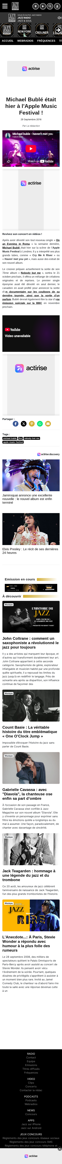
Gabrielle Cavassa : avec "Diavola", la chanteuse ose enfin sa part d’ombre (27, 794)
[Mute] (59, 17)
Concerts (31, 1086)
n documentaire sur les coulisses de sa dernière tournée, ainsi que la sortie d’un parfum (31, 295)
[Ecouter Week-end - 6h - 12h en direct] (31, 587)
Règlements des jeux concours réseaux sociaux (31, 1138)
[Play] (4, 27)
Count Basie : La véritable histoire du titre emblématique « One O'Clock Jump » (29, 731)
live (20, 438)
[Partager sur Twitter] (23, 425)
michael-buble (10, 438)
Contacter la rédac (31, 1090)
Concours (31, 1114)
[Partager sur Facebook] (14, 425)
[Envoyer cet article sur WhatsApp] (39, 425)
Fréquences (46, 40)
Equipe (31, 1061)
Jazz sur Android (31, 1128)
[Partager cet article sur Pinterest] (31, 425)
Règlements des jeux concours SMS (31, 1141)
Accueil (8, 40)
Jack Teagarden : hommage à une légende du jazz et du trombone (28, 875)
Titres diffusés (31, 1068)
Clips (31, 1082)
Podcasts (31, 1100)
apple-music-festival (13, 442)
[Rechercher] (50, 6)
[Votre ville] (35, 6)
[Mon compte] (57, 6)
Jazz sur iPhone (31, 1124)
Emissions (31, 1065)
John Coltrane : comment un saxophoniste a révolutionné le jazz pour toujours (30, 642)
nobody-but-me (31, 438)
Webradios (25, 40)
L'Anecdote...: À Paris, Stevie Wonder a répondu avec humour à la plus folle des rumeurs (28, 943)
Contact (31, 1057)
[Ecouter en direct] (43, 6)
